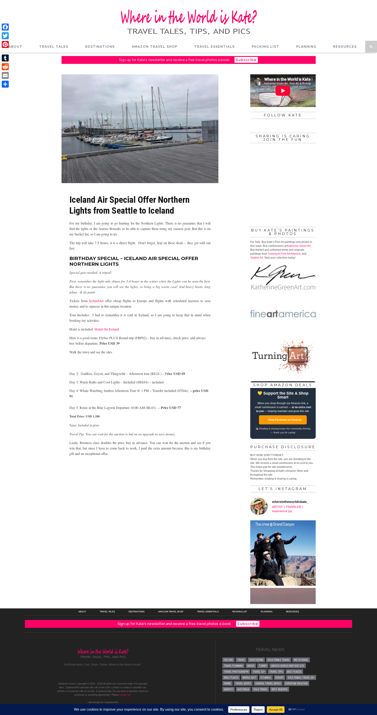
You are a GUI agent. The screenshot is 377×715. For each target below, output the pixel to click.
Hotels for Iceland (106, 329)
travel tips (276, 671)
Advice (251, 665)
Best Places (294, 671)
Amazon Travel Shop (154, 47)
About (15, 47)
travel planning (233, 665)
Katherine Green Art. (299, 245)
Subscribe (246, 60)
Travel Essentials (214, 47)
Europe (279, 677)
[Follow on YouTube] (110, 675)
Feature (228, 660)
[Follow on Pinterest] (95, 675)
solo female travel (278, 660)
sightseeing (256, 660)
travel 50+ (259, 671)
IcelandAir (96, 300)
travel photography (236, 671)
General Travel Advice (268, 683)
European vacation (296, 683)
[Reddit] (5, 66)
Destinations (100, 47)
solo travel (260, 689)
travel (241, 660)
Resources (345, 47)
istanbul (265, 677)
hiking (227, 683)
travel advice (243, 683)
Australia (243, 689)
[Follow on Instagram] (103, 675)
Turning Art (274, 253)
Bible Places (231, 677)
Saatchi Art (256, 257)
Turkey (263, 665)
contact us (125, 694)
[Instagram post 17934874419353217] (283, 553)
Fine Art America (290, 253)
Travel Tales (53, 47)
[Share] (5, 84)
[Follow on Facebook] (80, 675)
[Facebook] (5, 27)
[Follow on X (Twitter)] (87, 675)
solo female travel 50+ (301, 677)
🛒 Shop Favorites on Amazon (283, 419)
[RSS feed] (126, 675)
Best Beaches (280, 689)
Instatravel (301, 660)
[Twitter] (5, 35)
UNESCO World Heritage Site (287, 665)
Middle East (249, 677)
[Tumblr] (5, 58)
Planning (306, 47)
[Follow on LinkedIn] (118, 675)
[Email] (5, 75)
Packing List (265, 47)
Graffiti (228, 689)
